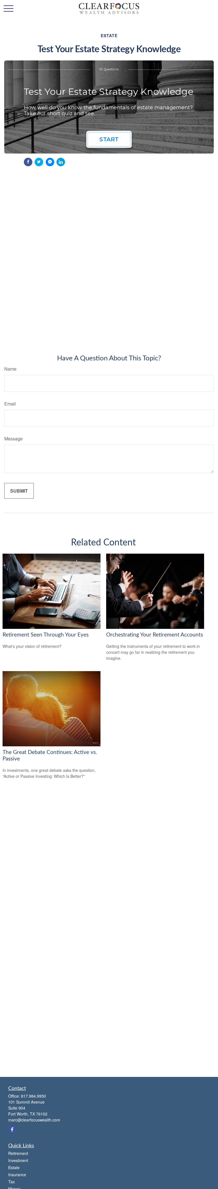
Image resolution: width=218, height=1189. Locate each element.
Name (10, 368)
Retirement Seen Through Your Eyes (46, 635)
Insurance (17, 1174)
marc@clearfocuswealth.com (34, 1120)
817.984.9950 (33, 1096)
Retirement (18, 1153)
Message (13, 438)
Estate (14, 1167)
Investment (18, 1160)
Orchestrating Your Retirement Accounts (154, 635)
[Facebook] (12, 1129)
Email (10, 403)
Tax (11, 1181)
